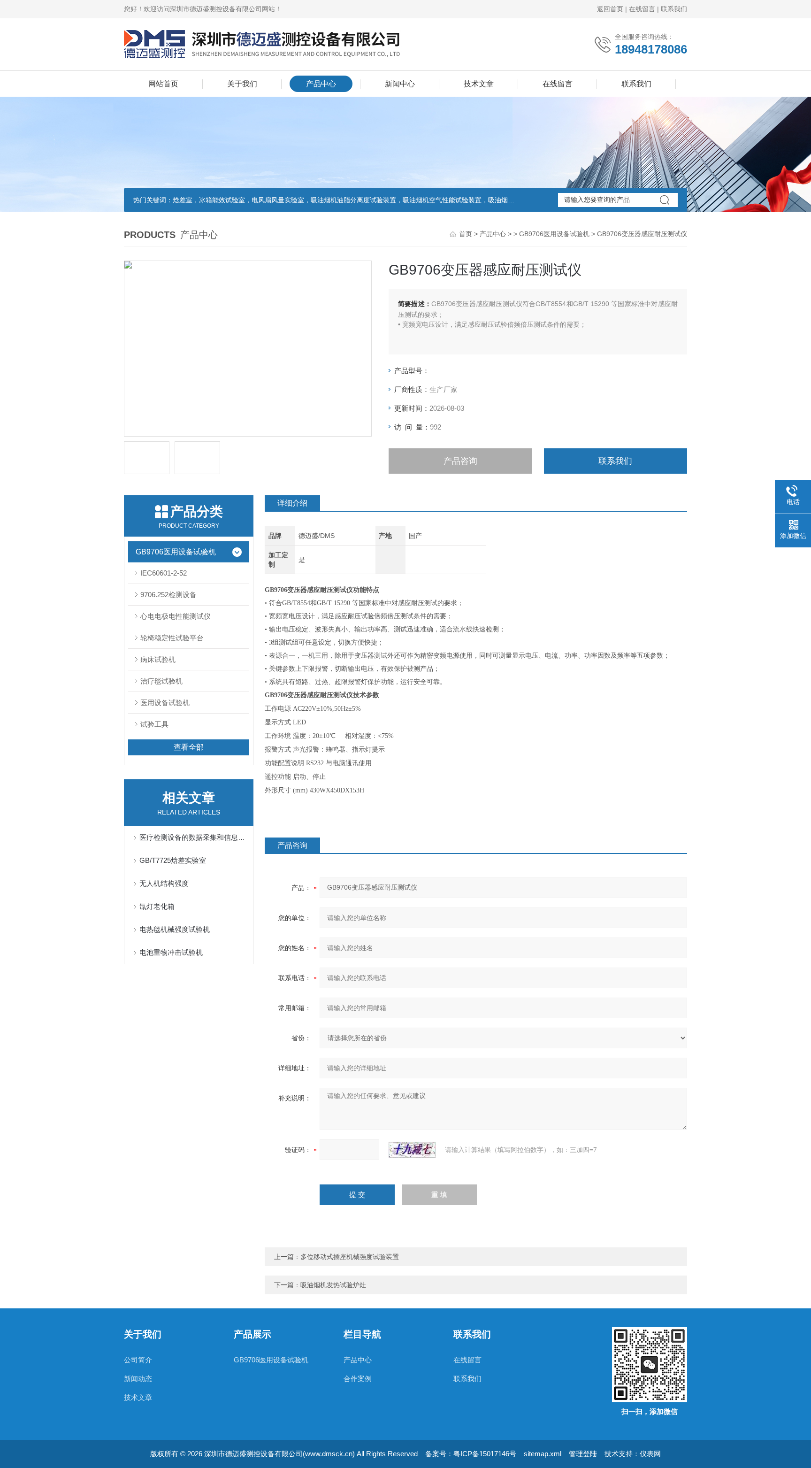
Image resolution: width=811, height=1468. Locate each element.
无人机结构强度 (164, 883)
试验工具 (154, 724)
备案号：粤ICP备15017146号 (470, 1454)
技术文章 (479, 84)
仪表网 (650, 1454)
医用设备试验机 (165, 703)
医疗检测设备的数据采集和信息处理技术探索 (193, 837)
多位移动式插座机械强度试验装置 (349, 1256)
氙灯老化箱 (157, 906)
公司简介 (138, 1360)
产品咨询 (460, 461)
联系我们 (674, 9)
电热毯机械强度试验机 (174, 929)
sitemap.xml (542, 1454)
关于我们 (242, 84)
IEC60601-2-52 (163, 573)
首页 (465, 234)
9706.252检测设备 (168, 595)
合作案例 (358, 1379)
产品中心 (321, 84)
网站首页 (163, 84)
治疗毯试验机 (161, 681)
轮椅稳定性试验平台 (172, 638)
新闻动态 (138, 1379)
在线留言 (642, 9)
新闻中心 (400, 84)
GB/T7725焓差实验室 (172, 860)
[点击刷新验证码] (412, 1150)
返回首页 (610, 9)
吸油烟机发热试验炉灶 (333, 1285)
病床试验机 (158, 659)
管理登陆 (583, 1454)
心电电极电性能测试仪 (175, 616)
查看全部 (189, 747)
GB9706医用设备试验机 (554, 234)
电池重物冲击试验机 (171, 952)
